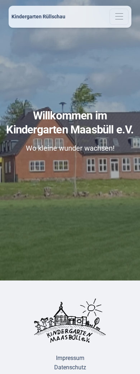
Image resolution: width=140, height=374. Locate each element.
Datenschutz (70, 367)
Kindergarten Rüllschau (38, 16)
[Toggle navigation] (119, 17)
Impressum (70, 358)
